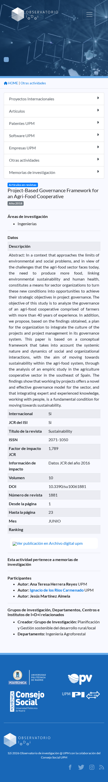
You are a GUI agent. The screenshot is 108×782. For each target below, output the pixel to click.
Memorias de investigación (32, 172)
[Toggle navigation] (89, 15)
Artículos (17, 111)
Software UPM (22, 135)
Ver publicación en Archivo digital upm (50, 543)
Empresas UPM (22, 147)
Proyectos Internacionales (31, 98)
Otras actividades (33, 83)
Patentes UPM (22, 123)
